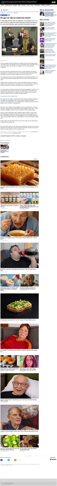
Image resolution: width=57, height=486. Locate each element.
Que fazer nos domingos (49, 59)
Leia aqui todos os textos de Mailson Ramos (8, 96)
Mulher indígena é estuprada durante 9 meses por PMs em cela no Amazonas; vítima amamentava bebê (50, 24)
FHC (4, 140)
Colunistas (43, 5)
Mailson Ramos (5, 9)
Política (2, 5)
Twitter (18, 135)
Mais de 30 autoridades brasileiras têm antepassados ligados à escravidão (4, 151)
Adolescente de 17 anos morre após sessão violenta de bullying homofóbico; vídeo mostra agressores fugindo (50, 13)
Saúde (19, 5)
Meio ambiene (37, 5)
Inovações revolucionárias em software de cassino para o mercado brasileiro (50, 39)
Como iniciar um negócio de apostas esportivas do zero (50, 28)
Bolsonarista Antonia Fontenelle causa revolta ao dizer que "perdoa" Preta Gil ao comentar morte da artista (50, 35)
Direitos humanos (8, 5)
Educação (15, 5)
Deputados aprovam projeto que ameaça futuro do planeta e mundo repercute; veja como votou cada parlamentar (50, 45)
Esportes (48, 5)
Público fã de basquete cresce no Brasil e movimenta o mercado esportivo (50, 71)
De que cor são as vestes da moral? (15, 18)
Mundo (31, 5)
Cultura (27, 5)
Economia (23, 5)
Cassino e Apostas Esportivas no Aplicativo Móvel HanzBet (50, 55)
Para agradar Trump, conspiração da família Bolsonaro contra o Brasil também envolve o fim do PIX (50, 51)
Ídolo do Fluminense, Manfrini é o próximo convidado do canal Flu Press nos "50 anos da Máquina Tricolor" (50, 67)
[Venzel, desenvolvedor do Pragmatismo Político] (53, 459)
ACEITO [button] (53, 2)
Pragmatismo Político (16, 133)
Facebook (24, 135)
